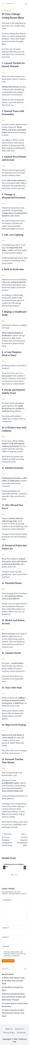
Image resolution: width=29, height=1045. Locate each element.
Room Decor (6, 10)
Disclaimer (21, 1033)
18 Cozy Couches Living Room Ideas (22, 839)
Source (3, 72)
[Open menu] (25, 3)
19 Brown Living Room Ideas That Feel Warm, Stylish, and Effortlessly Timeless (13, 997)
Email (6, 937)
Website (6, 946)
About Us (9, 1029)
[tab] (11, 874)
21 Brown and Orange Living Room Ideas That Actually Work (13, 981)
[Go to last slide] (4, 867)
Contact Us (19, 1029)
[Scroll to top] (25, 1042)
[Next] (25, 867)
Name (6, 928)
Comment (7, 900)
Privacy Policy (9, 1033)
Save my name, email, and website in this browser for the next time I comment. (15, 954)
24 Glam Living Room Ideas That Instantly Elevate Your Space (13, 1013)
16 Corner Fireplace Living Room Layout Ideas (7, 839)
